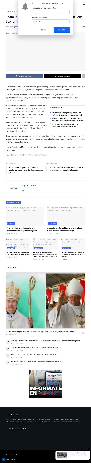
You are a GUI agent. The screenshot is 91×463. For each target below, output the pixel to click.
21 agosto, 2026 (39, 259)
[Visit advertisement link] (45, 384)
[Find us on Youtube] (16, 454)
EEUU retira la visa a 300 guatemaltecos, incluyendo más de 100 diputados (34, 354)
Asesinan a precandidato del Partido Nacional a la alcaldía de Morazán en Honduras (37, 361)
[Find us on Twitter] (9, 454)
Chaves (13, 155)
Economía (15, 11)
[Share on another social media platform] (83, 76)
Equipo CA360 (17, 27)
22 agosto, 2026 (53, 233)
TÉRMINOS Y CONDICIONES (16, 429)
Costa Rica (22, 155)
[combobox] (37, 21)
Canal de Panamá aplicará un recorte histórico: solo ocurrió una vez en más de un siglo (73, 254)
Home (7, 11)
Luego (43, 30)
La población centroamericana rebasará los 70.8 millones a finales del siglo (34, 348)
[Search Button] (84, 4)
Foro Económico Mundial (38, 155)
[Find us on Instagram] (12, 454)
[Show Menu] (7, 4)
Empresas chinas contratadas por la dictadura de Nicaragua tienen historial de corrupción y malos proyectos (45, 341)
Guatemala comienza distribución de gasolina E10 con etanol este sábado (17, 253)
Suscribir (61, 30)
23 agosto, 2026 (12, 233)
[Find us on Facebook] (6, 454)
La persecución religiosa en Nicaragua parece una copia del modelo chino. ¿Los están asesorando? (40, 332)
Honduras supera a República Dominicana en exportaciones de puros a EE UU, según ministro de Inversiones (45, 254)
